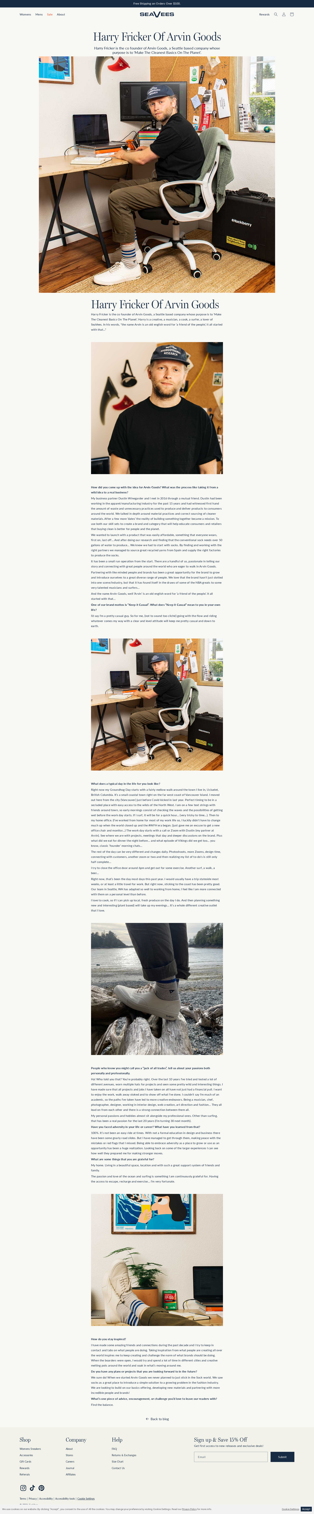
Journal (70, 1468)
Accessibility (46, 1498)
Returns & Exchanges (124, 1455)
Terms (23, 1498)
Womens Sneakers (30, 1449)
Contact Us (118, 1468)
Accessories (26, 1455)
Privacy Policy (189, 1509)
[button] (25, 14)
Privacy (33, 1498)
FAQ (114, 1449)
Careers (70, 1461)
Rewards (24, 1468)
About (69, 1449)
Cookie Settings (86, 1498)
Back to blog (160, 1419)
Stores (69, 1455)
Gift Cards (25, 1461)
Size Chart (117, 1461)
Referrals (25, 1474)
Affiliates (71, 1474)
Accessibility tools (65, 1498)
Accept (306, 1509)
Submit (282, 1457)
